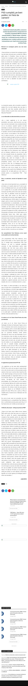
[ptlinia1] (14, 532)
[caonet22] (14, 571)
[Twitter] (6, 25)
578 (6, 483)
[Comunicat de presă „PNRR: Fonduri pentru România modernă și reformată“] (5, 629)
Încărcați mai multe (13, 508)
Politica (6, 6)
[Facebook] (2, 25)
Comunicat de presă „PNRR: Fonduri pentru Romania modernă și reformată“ (18, 613)
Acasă (2, 6)
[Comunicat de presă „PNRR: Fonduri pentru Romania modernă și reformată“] (5, 613)
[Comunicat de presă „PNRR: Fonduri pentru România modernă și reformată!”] (5, 621)
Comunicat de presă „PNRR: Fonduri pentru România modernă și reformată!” (18, 621)
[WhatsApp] (12, 25)
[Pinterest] (9, 25)
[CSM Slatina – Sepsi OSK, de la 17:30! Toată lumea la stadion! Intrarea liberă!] (5, 514)
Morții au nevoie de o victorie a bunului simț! (15, 655)
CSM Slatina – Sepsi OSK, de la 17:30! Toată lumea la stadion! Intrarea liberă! (17, 514)
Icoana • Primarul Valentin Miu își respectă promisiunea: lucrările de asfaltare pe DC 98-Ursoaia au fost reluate (13, 666)
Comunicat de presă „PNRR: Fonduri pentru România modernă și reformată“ (18, 628)
